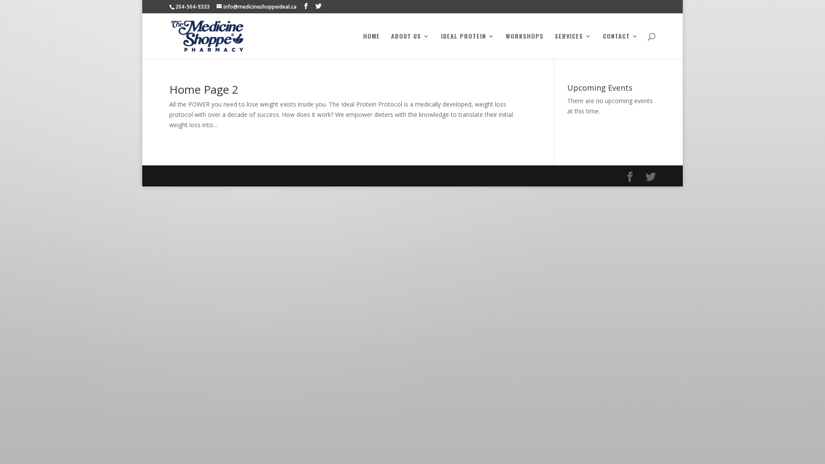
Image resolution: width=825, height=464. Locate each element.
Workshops (525, 36)
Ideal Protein (463, 36)
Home (371, 36)
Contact (616, 36)
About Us (406, 36)
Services (569, 36)
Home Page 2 (203, 89)
